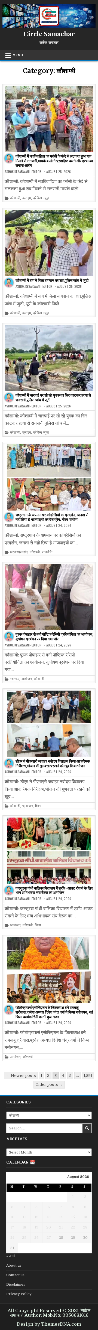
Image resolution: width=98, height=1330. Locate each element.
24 (12, 1238)
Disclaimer (15, 1284)
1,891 (88, 1075)
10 (12, 1217)
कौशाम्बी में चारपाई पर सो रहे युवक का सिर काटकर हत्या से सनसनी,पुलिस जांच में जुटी (53, 397)
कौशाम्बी (15, 198)
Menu (18, 55)
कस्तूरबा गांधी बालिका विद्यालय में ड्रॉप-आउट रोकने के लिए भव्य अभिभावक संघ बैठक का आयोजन (54, 890)
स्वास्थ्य (14, 679)
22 (73, 1227)
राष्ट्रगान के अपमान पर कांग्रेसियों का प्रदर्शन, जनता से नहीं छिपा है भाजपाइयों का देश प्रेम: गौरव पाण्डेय (52, 517)
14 (61, 1217)
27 (49, 1238)
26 (36, 1238)
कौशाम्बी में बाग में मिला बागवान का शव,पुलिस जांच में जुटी (52, 280)
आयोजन (27, 679)
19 (36, 1227)
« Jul (10, 1256)
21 (61, 1227)
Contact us (15, 1275)
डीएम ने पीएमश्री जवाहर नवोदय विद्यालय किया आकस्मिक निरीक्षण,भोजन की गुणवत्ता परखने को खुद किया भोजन (53, 763)
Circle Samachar (49, 33)
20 (48, 1227)
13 (49, 1217)
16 (85, 1217)
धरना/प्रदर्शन (18, 552)
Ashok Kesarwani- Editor (23, 171)
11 (24, 1217)
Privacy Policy (19, 1294)
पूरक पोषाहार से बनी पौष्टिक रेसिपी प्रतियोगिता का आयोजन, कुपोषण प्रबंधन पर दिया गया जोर (54, 636)
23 (85, 1227)
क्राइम (26, 198)
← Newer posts (21, 1075)
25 (24, 1238)
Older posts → (49, 1084)
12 (36, 1217)
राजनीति (47, 552)
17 (12, 1227)
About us (14, 1265)
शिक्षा (38, 806)
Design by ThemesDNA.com (49, 1324)
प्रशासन (27, 806)
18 (24, 1227)
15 (73, 1217)
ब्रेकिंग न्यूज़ (41, 198)
